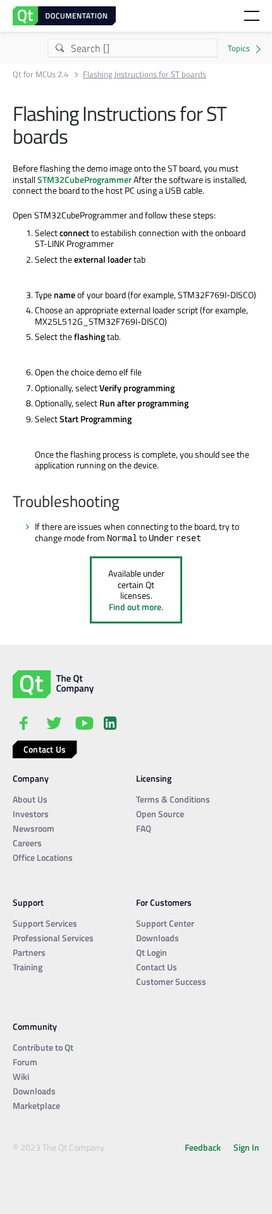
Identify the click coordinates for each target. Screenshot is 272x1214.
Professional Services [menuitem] (53, 937)
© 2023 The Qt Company (58, 1147)
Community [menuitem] (35, 1026)
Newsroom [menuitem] (33, 828)
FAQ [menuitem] (143, 828)
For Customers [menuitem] (164, 902)
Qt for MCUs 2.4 (40, 74)
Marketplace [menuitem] (36, 1105)
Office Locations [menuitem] (43, 857)
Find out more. (136, 606)
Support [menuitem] (28, 902)
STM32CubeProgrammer (84, 179)
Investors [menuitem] (31, 813)
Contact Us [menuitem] (156, 966)
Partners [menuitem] (29, 952)
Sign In (246, 1147)
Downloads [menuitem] (157, 937)
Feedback (203, 1147)
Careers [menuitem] (27, 842)
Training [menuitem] (27, 966)
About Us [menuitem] (30, 799)
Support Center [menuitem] (165, 923)
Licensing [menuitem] (153, 778)
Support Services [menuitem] (45, 923)
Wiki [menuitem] (21, 1076)
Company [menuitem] (31, 778)
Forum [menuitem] (25, 1061)
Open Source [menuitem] (160, 813)
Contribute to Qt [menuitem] (43, 1047)
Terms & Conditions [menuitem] (173, 799)
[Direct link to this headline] (126, 502)
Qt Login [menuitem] (151, 952)
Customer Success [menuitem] (171, 981)
